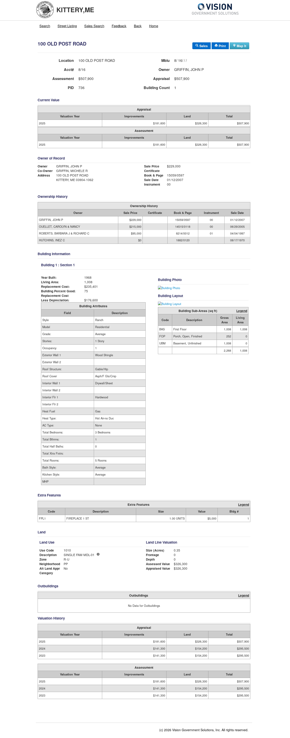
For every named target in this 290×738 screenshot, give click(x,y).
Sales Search (94, 25)
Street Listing (67, 25)
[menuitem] (45, 26)
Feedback (119, 25)
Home (153, 25)
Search (44, 25)
